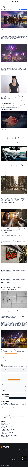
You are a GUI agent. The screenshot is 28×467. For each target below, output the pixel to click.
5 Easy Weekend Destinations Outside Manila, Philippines (8, 403)
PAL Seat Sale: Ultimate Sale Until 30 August (6, 426)
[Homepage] (2, 4)
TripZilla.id (2, 458)
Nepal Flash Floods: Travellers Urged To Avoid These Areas (8, 423)
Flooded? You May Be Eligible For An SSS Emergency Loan (8, 429)
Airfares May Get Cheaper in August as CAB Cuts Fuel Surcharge (9, 435)
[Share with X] (8, 357)
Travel (1, 6)
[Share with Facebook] (2, 357)
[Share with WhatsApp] (4, 357)
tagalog (4, 6)
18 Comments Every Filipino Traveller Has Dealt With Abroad (8, 413)
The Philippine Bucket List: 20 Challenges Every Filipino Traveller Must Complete (11, 410)
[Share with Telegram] (6, 357)
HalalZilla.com (9, 458)
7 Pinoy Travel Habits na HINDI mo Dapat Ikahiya (11, 353)
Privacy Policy (15, 459)
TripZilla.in (2, 459)
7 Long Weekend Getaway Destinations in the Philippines (8, 407)
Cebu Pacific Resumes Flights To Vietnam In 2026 (7, 432)
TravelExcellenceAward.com (11, 459)
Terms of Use (15, 458)
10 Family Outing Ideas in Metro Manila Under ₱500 (7, 417)
